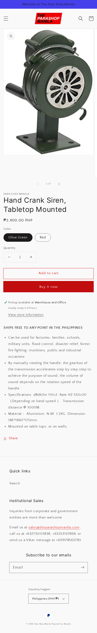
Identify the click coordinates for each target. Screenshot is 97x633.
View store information (26, 315)
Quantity (10, 247)
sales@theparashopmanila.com (53, 527)
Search (14, 483)
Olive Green (18, 237)
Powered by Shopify (61, 624)
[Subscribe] (82, 567)
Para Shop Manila (42, 624)
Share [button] (13, 438)
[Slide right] (59, 184)
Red (43, 237)
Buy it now (48, 287)
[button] (6, 18)
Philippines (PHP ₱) (45, 598)
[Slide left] (38, 184)
